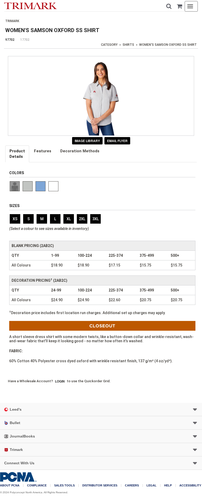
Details (17, 154)
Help (168, 485)
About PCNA (9, 485)
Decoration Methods (79, 151)
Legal (151, 485)
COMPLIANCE (37, 485)
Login (60, 381)
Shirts (128, 45)
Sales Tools (64, 485)
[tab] (17, 153)
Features (42, 151)
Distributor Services (99, 485)
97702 (9, 40)
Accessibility (190, 485)
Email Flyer (117, 140)
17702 (24, 40)
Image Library (87, 140)
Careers (132, 485)
